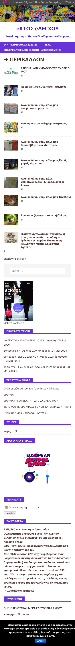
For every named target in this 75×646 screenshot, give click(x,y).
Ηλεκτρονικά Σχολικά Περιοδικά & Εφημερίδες (36, 2)
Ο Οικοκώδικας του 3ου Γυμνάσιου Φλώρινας (31, 388)
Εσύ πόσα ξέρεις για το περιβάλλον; (44, 215)
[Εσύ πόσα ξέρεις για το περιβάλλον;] (11, 222)
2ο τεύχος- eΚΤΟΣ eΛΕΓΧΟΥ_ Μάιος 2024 (29, 356)
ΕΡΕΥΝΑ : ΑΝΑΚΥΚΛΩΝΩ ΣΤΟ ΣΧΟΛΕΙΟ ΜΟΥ (31, 400)
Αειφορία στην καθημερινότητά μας (44, 123)
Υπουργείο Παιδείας (16, 614)
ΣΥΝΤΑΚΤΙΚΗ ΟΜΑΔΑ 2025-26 (20, 44)
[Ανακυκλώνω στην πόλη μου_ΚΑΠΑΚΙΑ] (11, 204)
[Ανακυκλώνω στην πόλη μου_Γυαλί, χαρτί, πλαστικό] (11, 167)
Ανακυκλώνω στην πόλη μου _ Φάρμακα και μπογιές (40, 106)
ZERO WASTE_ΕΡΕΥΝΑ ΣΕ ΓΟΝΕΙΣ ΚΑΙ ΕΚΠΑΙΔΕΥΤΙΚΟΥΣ (37, 406)
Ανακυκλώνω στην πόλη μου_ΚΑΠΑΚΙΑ (46, 196)
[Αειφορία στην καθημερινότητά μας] (11, 130)
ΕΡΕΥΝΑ (8, 394)
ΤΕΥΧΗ (48, 44)
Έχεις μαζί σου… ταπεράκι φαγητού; (44, 86)
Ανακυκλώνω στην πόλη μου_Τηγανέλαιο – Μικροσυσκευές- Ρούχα (43, 182)
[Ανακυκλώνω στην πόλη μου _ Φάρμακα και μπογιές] (11, 112)
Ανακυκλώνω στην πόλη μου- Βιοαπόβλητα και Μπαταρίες (40, 143)
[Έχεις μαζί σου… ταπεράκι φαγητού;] (11, 93)
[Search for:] (37, 271)
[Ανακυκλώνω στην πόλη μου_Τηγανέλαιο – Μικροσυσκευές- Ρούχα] (11, 185)
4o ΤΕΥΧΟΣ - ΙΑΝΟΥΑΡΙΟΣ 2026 (23, 340)
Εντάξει (40, 641)
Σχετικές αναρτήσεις (20, 590)
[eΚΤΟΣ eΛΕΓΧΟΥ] (37, 20)
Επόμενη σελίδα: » (15, 258)
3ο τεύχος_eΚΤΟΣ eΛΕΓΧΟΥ (21, 350)
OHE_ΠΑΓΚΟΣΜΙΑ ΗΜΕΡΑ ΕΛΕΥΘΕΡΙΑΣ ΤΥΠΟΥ (33, 608)
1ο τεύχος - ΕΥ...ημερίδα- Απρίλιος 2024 (28, 366)
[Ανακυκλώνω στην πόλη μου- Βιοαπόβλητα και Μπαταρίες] (11, 149)
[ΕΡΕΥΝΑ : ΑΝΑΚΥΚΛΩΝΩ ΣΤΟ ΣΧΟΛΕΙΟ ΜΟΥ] (11, 75)
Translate (10, 513)
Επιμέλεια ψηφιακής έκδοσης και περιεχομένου (33, 50)
